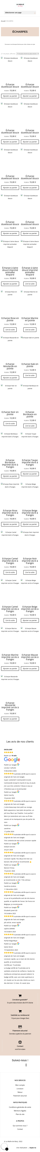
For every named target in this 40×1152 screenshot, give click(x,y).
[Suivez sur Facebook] (14, 1065)
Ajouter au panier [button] (10, 96)
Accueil (3, 21)
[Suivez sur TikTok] (26, 1065)
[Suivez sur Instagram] (20, 1065)
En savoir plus (25, 983)
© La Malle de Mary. (11, 1141)
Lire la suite (29, 284)
